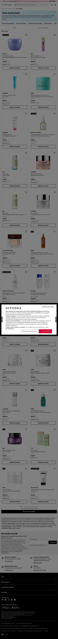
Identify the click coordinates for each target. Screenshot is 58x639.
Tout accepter (45, 331)
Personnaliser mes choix (29, 331)
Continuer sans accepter (48, 306)
